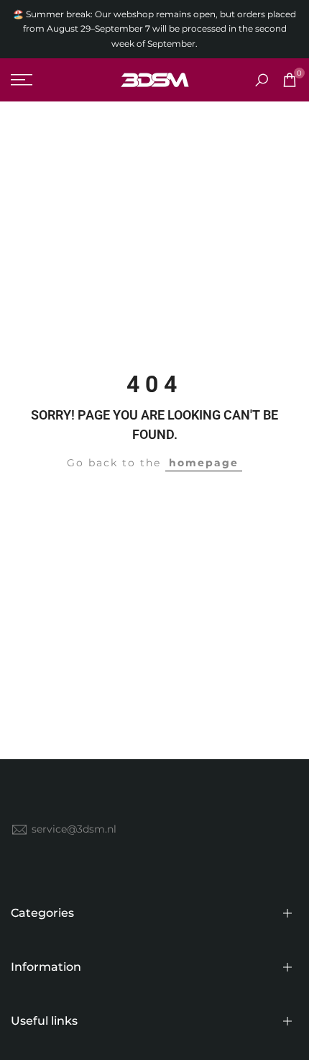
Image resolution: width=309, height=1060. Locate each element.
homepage (204, 462)
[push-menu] (21, 79)
